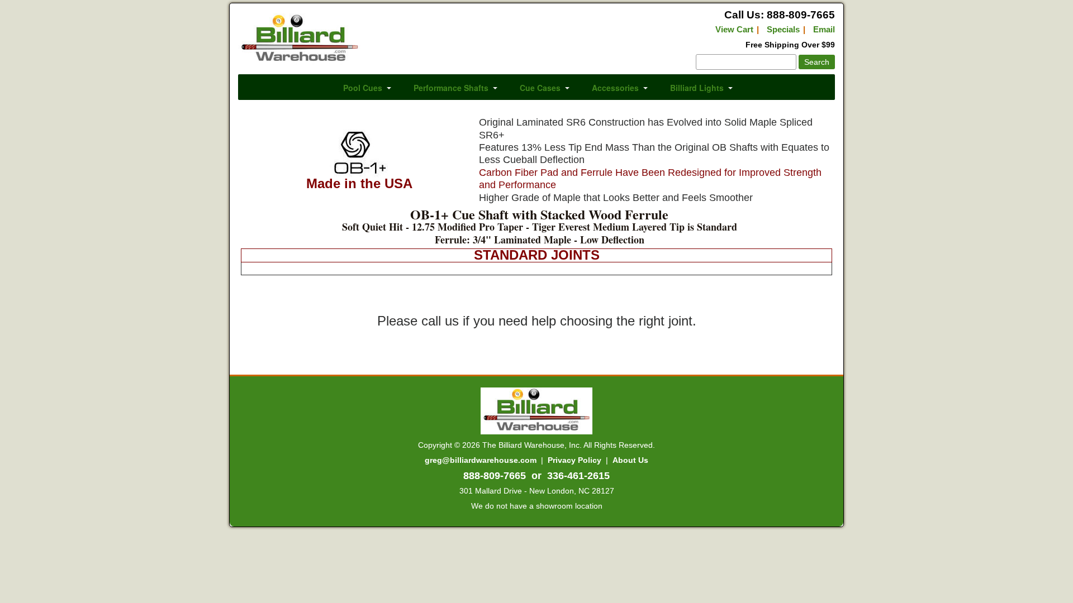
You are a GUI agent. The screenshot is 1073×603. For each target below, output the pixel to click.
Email (824, 29)
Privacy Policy (574, 460)
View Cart (734, 29)
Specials (783, 29)
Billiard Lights (697, 87)
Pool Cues (362, 87)
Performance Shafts (451, 87)
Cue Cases (540, 87)
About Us (630, 460)
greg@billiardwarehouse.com (480, 460)
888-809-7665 (494, 475)
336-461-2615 (578, 475)
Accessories (615, 87)
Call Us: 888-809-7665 (779, 15)
